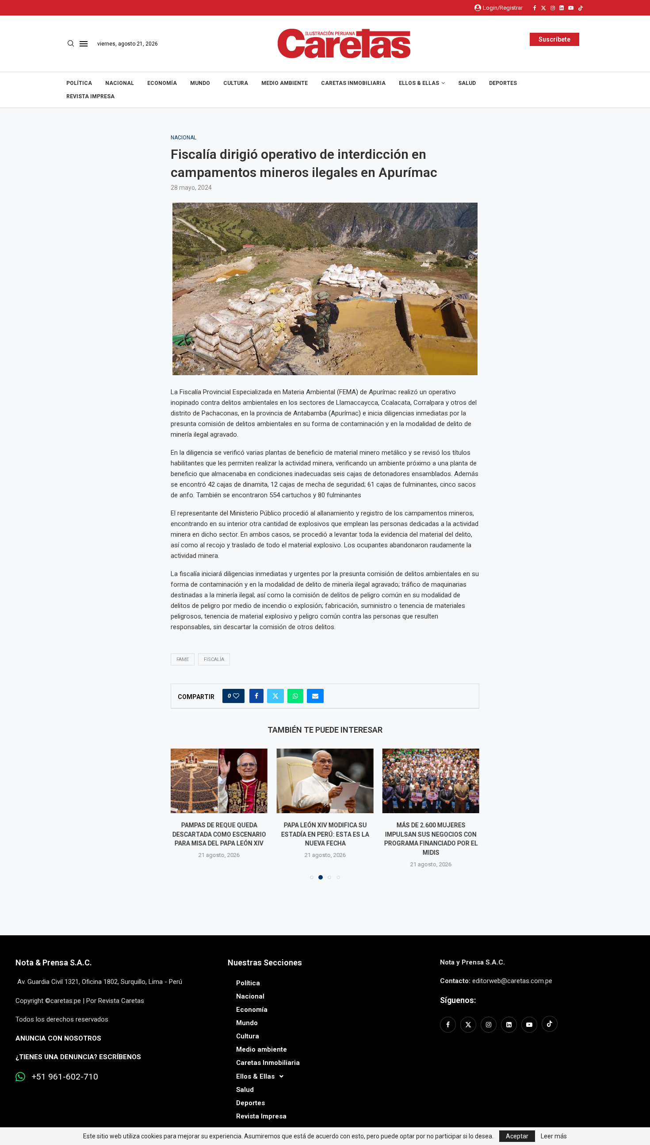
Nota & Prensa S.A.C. (53, 962)
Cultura (235, 83)
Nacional (119, 83)
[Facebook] (535, 8)
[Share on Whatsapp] (295, 696)
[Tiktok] (580, 8)
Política (79, 83)
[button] (182, 813)
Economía (162, 83)
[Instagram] (552, 8)
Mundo (200, 83)
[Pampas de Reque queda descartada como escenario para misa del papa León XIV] (219, 781)
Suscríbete (554, 39)
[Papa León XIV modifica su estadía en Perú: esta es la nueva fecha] (324, 781)
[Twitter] (543, 8)
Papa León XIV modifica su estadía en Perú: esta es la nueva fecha (325, 834)
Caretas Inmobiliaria (353, 83)
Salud (467, 83)
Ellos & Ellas (419, 83)
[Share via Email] (315, 696)
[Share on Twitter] (275, 696)
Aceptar (517, 1136)
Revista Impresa (90, 96)
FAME (182, 659)
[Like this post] (236, 696)
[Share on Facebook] (256, 696)
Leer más (554, 1136)
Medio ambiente (284, 83)
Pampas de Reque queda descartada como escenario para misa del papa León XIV (219, 834)
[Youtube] (571, 8)
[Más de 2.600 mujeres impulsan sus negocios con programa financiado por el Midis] (430, 781)
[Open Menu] (84, 44)
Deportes (503, 83)
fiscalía (214, 659)
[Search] (70, 43)
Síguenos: (458, 1000)
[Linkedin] (561, 8)
